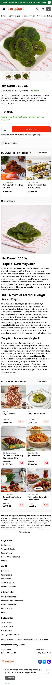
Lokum (5, 411)
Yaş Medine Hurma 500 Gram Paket (38, 498)
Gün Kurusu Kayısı (10, 453)
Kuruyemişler (14, 16)
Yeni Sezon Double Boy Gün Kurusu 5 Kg (13, 456)
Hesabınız (5, 571)
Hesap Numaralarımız (10, 557)
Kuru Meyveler (28, 16)
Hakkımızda (6, 545)
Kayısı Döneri (9, 413)
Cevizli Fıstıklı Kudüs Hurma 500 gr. (37, 186)
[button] (3, 76)
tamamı (9, 103)
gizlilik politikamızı (13, 672)
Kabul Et (10, 677)
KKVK (3, 612)
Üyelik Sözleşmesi (8, 597)
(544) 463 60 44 (8, 653)
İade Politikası (7, 608)
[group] (26, 45)
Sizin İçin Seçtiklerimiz (10, 634)
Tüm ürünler (42, 153)
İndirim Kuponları (8, 586)
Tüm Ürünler (6, 622)
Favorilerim (6, 579)
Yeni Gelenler (7, 626)
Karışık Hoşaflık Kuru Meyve (12, 498)
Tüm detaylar (24, 532)
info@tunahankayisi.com (13, 645)
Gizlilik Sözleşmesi (9, 604)
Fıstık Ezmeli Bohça (36, 413)
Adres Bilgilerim (7, 582)
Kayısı (3, 16)
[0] (48, 9)
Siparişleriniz (6, 575)
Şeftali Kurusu (34, 455)
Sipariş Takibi (6, 553)
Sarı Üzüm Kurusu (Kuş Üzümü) (13, 186)
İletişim (4, 561)
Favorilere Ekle (11, 143)
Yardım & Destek (8, 549)
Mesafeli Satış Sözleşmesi (12, 600)
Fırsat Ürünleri (7, 630)
